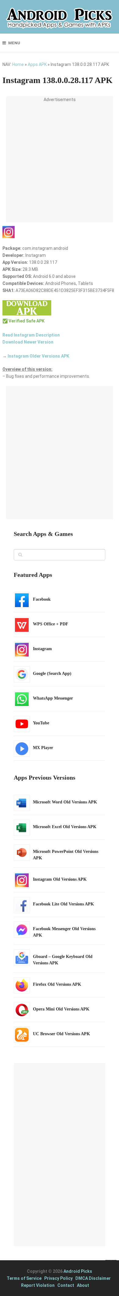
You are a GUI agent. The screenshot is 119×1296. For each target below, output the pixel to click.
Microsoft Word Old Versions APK (65, 802)
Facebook (42, 599)
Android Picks (77, 1271)
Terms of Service (24, 1278)
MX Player (43, 747)
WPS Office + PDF (50, 624)
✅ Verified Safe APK (23, 321)
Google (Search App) (52, 673)
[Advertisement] (59, 162)
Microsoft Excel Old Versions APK (64, 827)
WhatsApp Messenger (53, 698)
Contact (65, 1285)
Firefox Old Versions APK (57, 984)
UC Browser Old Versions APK (61, 1034)
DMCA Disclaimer (93, 1278)
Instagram (42, 648)
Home (18, 64)
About (83, 1285)
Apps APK (37, 64)
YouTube (41, 723)
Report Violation (38, 1285)
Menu (14, 43)
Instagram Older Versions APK (38, 356)
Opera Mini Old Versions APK (61, 1009)
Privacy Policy (58, 1278)
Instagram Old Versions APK (60, 879)
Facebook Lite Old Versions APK (63, 904)
